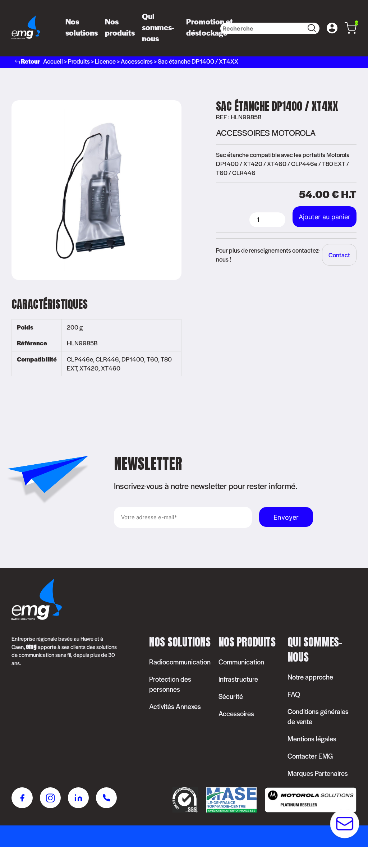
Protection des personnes (170, 684)
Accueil (53, 61)
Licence (105, 61)
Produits (79, 61)
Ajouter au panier (324, 217)
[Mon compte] (332, 28)
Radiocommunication (180, 662)
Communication (241, 662)
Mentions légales (312, 739)
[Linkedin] (78, 799)
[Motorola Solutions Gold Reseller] (307, 810)
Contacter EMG (310, 756)
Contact (339, 254)
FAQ (294, 694)
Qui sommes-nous (158, 27)
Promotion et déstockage (209, 27)
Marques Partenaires (318, 773)
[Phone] (106, 799)
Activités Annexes (175, 706)
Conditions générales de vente (318, 716)
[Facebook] (22, 799)
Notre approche (310, 677)
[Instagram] (50, 799)
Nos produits (120, 27)
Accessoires (137, 61)
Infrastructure (238, 679)
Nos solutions (81, 27)
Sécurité (230, 696)
